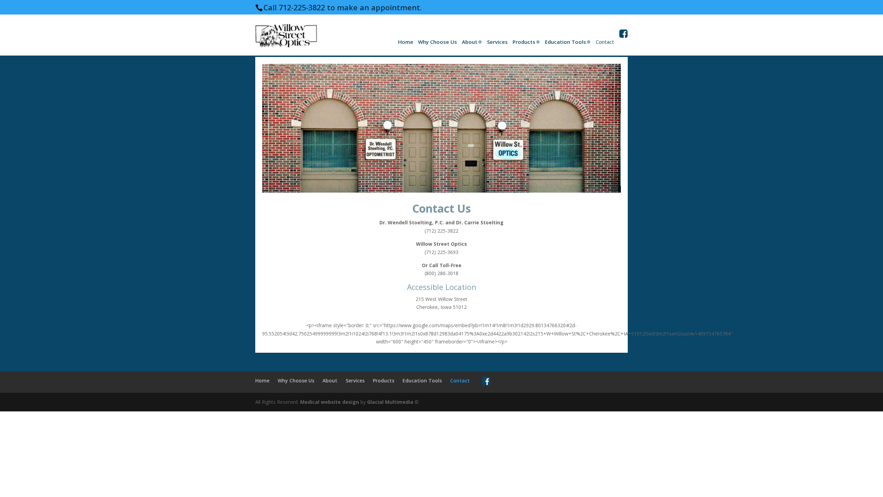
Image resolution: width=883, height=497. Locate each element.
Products (524, 41)
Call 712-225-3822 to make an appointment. (343, 7)
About (469, 41)
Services (497, 41)
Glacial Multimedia (390, 402)
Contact (605, 41)
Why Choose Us (437, 41)
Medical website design (329, 402)
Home (405, 41)
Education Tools (565, 41)
